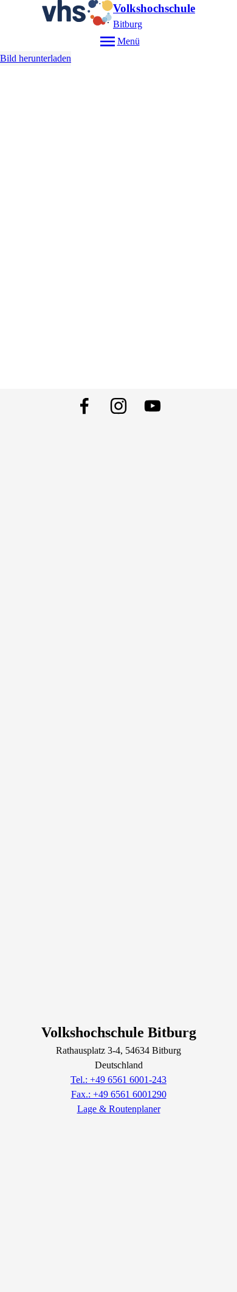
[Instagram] (118, 406)
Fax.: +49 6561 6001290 (119, 1094)
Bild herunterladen (35, 58)
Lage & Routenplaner (118, 1109)
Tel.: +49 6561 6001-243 (118, 1079)
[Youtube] (153, 406)
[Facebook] (84, 406)
